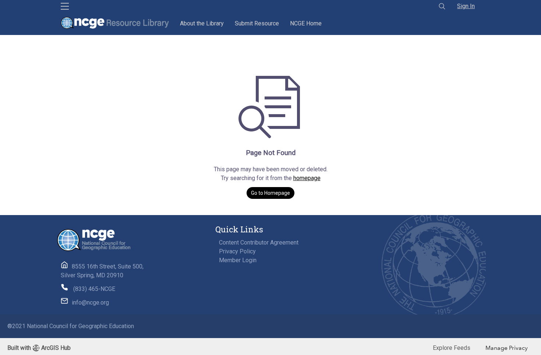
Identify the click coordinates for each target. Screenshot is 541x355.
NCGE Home (306, 23)
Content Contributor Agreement (258, 242)
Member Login (238, 260)
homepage (307, 178)
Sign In (466, 6)
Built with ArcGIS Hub (39, 347)
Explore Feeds (451, 347)
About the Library (202, 23)
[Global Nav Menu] (64, 6)
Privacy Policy (237, 251)
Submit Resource (257, 23)
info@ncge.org (90, 302)
